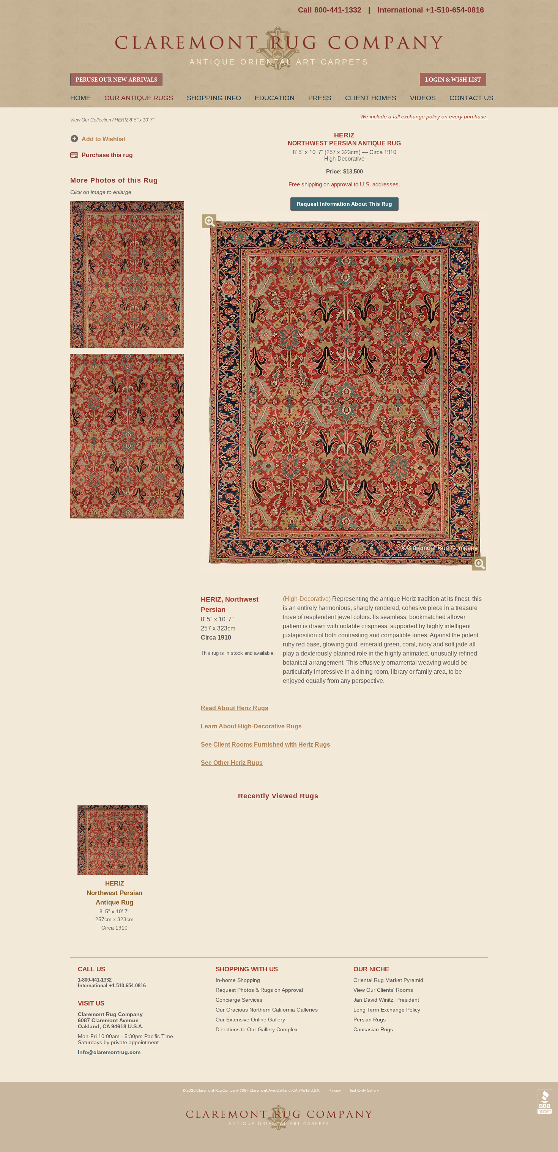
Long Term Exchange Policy (386, 1010)
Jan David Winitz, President (386, 1000)
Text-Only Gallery (364, 1090)
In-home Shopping (238, 980)
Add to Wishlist (103, 139)
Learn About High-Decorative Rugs (251, 726)
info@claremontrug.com (109, 1052)
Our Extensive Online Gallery (250, 1019)
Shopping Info (214, 98)
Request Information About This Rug (344, 204)
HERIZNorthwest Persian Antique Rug (114, 893)
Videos (423, 98)
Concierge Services (239, 1000)
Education (275, 98)
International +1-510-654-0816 (430, 10)
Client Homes (370, 98)
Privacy (334, 1090)
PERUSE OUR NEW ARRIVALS (116, 80)
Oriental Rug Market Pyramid (388, 980)
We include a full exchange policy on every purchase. (424, 116)
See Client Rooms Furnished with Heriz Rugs (265, 744)
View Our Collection (90, 120)
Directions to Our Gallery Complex (257, 1029)
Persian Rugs (369, 1019)
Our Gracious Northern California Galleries (267, 1010)
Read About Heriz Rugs (234, 708)
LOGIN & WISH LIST (453, 80)
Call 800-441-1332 (329, 10)
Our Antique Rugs (138, 98)
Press (319, 98)
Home (80, 98)
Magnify (209, 221)
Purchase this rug (107, 155)
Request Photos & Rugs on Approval (259, 990)
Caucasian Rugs (373, 1029)
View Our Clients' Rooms (383, 990)
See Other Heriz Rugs (232, 763)
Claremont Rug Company (279, 48)
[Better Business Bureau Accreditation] (544, 1102)
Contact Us (471, 98)
